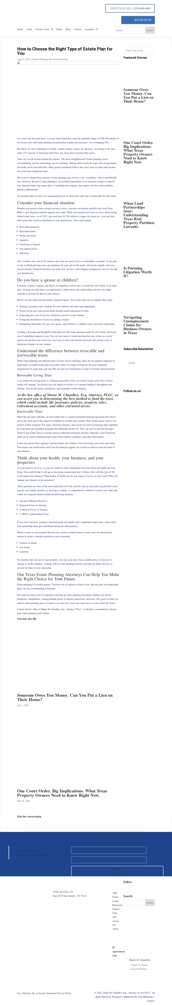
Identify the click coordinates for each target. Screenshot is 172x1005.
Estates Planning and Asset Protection (50, 59)
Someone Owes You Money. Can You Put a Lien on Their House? (65, 697)
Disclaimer (52, 993)
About (20, 29)
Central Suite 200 (115, 913)
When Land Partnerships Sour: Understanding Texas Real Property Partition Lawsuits (138, 214)
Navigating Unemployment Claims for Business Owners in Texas (137, 324)
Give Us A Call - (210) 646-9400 (130, 8)
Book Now (143, 20)
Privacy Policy (64, 993)
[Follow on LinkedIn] (138, 398)
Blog (68, 29)
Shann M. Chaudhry (139, 960)
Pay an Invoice (39, 993)
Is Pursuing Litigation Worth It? (137, 272)
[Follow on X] (144, 398)
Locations (89, 29)
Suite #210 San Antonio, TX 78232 (70, 895)
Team (29, 29)
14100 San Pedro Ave (63, 891)
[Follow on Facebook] (125, 398)
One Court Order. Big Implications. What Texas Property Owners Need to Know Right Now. (62, 793)
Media (59, 29)
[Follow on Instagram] (132, 398)
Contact (77, 29)
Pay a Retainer (24, 993)
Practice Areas (42, 29)
